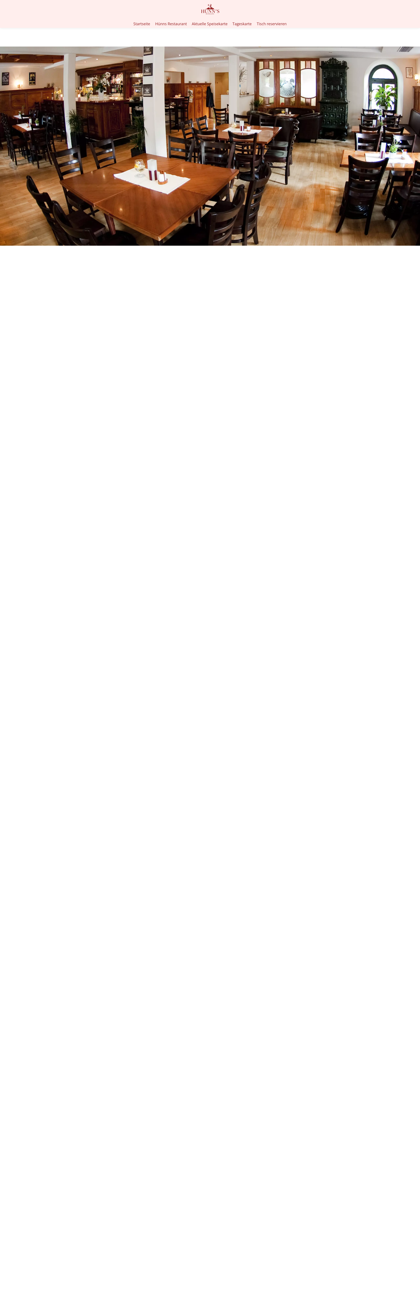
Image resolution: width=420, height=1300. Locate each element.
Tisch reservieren (272, 23)
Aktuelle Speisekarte (210, 23)
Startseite (141, 23)
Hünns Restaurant (171, 23)
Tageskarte (242, 23)
